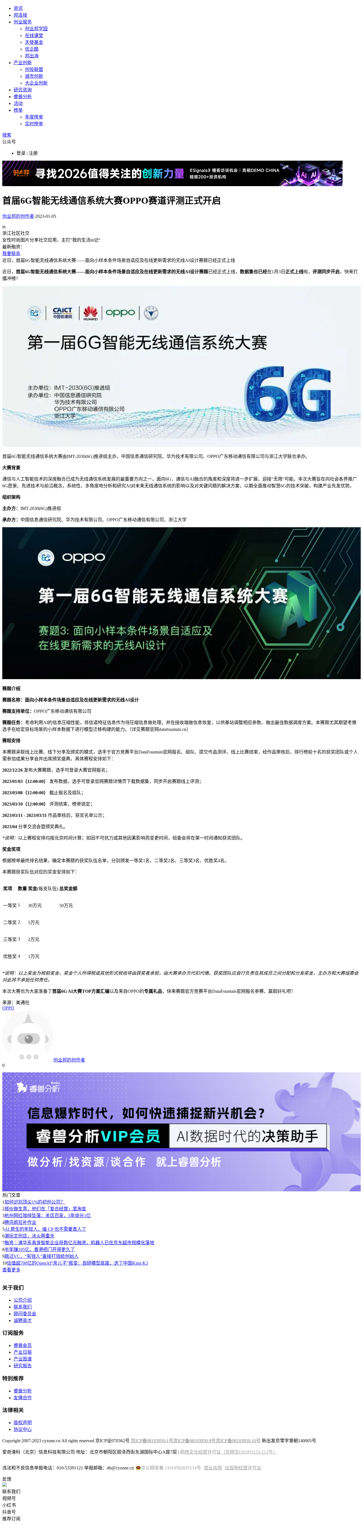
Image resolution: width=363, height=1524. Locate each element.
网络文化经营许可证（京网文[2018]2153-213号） (228, 1452)
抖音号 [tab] (9, 1512)
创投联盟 (34, 69)
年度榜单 (34, 117)
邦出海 (32, 55)
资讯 (18, 8)
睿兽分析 (23, 96)
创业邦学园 (36, 28)
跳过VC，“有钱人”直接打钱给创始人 (42, 1256)
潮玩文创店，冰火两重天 (29, 1236)
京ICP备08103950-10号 (238, 1440)
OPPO (8, 1008)
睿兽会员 (23, 1345)
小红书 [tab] (9, 1505)
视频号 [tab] (9, 1498)
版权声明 (23, 1422)
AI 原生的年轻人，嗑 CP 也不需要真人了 (45, 1229)
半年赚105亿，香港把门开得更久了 (40, 1249)
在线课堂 (34, 35)
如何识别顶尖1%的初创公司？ (35, 1202)
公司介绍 (23, 1300)
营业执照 (213, 1467)
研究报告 (23, 1365)
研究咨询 (23, 89)
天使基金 (34, 42)
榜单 (18, 110)
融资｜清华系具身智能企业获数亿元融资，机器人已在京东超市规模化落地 (79, 1242)
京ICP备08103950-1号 (152, 1440)
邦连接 (20, 15)
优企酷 (32, 49)
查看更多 (11, 1269)
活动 (18, 103)
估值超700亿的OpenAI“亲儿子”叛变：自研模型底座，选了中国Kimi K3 (77, 1263)
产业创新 (23, 62)
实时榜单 (34, 123)
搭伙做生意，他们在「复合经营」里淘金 (45, 1208)
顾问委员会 (25, 1313)
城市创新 (34, 76)
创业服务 (23, 22)
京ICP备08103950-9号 (194, 1440)
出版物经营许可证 (243, 1467)
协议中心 (23, 1429)
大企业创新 (36, 83)
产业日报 (23, 1352)
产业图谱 (23, 1359)
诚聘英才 (23, 1320)
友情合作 (23, 1397)
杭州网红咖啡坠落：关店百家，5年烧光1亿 (48, 1215)
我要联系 (11, 253)
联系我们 (23, 1307)
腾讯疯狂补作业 (20, 1222)
